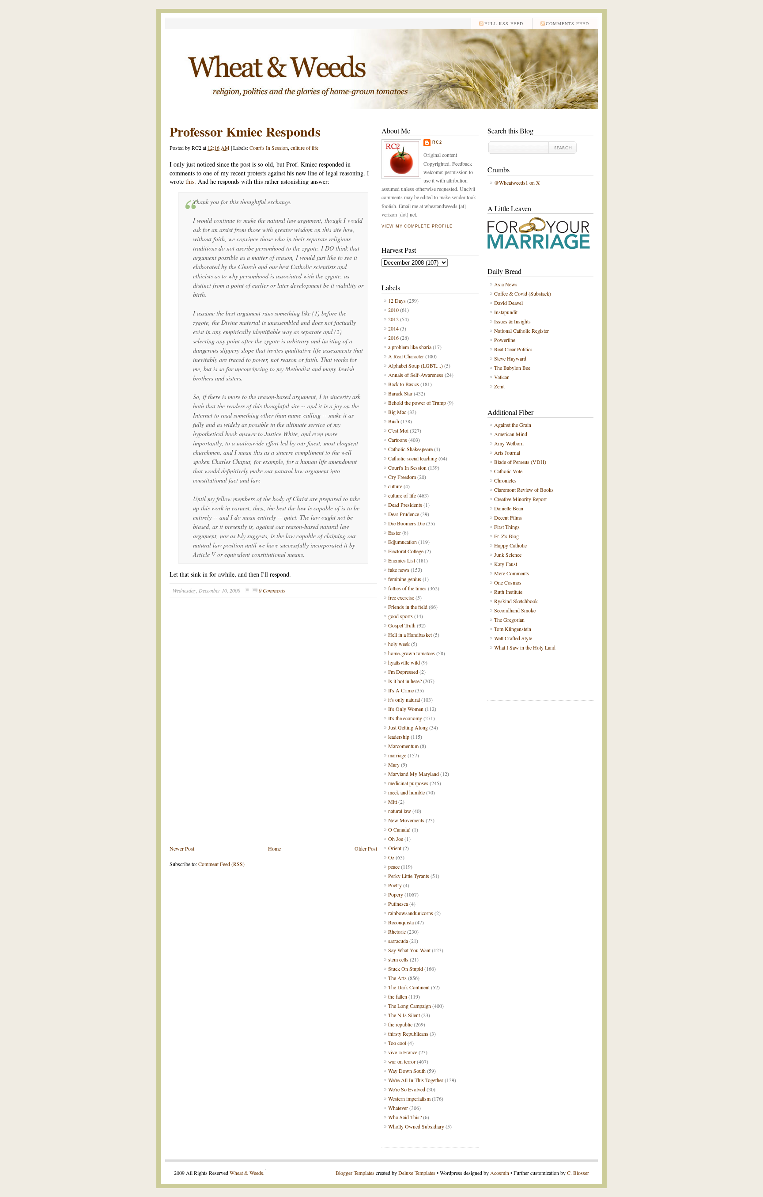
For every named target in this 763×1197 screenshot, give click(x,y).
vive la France (402, 1052)
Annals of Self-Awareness (415, 374)
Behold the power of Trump (417, 402)
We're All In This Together (415, 1079)
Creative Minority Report (520, 498)
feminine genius (404, 578)
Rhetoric (397, 931)
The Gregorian (509, 619)
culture (395, 486)
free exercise (401, 597)
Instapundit (505, 311)
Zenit (499, 386)
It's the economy (405, 718)
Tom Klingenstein (512, 628)
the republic (400, 1024)
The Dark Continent (409, 987)
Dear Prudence (403, 513)
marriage (397, 755)
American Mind (510, 433)
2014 (393, 328)
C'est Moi (398, 430)
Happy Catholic (510, 545)
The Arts (397, 977)
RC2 (437, 142)
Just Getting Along (408, 727)
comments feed (567, 23)
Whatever (398, 1107)
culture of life (304, 147)
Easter (394, 532)
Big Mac (397, 411)
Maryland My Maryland (413, 773)
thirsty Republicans (408, 1033)
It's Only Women (405, 708)
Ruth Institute (508, 591)
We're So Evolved (406, 1089)
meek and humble (406, 792)
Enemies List (401, 560)
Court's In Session (268, 147)
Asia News (505, 284)
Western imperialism (409, 1098)
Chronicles (505, 480)
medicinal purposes (408, 783)
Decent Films (508, 517)
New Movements (406, 820)
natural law (399, 810)
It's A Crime (401, 690)
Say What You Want (409, 950)
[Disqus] (273, 727)
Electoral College (405, 551)
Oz (391, 857)
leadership (398, 736)
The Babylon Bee (512, 367)
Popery (395, 894)
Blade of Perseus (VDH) (520, 461)
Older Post (366, 848)
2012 (393, 319)
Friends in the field (407, 606)
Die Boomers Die (406, 523)
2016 (393, 337)
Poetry (395, 885)
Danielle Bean (508, 508)
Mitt (392, 801)
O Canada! (399, 829)
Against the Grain (512, 424)
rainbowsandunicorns (410, 912)
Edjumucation (402, 541)
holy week (399, 643)
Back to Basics (403, 384)
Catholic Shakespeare (410, 448)
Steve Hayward (510, 358)
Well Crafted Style (513, 638)
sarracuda (398, 940)
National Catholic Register (521, 330)
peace (394, 866)
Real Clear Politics (513, 349)
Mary (394, 764)
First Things (507, 526)
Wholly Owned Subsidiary (416, 1126)
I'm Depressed (403, 671)
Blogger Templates (355, 1172)
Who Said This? (405, 1117)
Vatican (502, 376)
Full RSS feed (503, 23)
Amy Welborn (509, 443)
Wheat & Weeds (246, 1172)
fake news (398, 569)
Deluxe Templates (416, 1172)
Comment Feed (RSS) (221, 863)
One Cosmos (507, 582)
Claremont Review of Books (524, 489)
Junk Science (507, 554)
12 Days (397, 300)
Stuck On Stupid (405, 968)
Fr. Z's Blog (506, 536)
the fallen (397, 996)
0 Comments (272, 590)
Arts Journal (507, 452)
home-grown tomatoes (411, 653)
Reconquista (401, 922)
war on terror (401, 1061)
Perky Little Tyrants (408, 875)
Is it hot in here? (405, 680)
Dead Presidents (405, 504)
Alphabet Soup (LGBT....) (415, 365)
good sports (400, 615)
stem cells (398, 959)
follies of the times (407, 588)
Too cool (397, 1042)
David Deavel (508, 302)
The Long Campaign (409, 1005)
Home (274, 848)
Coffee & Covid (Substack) (522, 293)
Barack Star (400, 393)
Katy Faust (505, 563)
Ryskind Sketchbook (516, 600)
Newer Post (182, 848)
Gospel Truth (401, 625)
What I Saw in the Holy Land (524, 647)
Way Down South (407, 1070)
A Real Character (406, 356)
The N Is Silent (404, 1014)
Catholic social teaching (412, 458)
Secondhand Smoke (515, 610)
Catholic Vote (508, 471)
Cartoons (397, 439)
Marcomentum (403, 745)
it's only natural (404, 699)
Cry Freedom (402, 476)
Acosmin (499, 1172)
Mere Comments (511, 573)
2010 (393, 309)
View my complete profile (417, 226)
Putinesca (398, 903)
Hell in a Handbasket (410, 634)
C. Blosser (578, 1172)
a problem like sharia (409, 346)
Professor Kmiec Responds (245, 131)
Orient (394, 847)
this (189, 181)
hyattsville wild (404, 662)
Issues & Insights (512, 321)
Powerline (504, 339)
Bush (393, 421)
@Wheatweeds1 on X (517, 182)
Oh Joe (395, 838)
